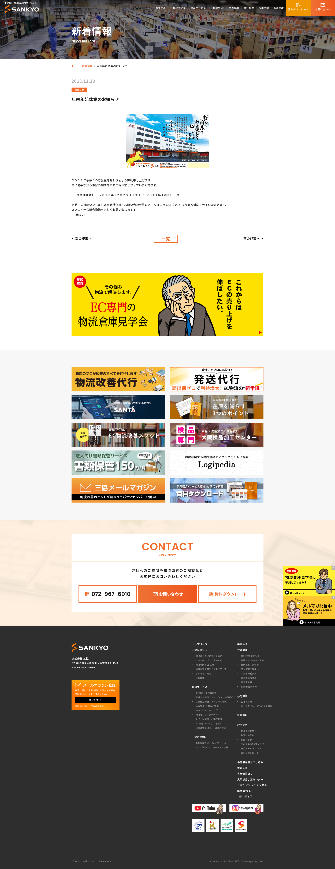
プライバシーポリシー (83, 861)
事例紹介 (242, 644)
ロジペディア (245, 796)
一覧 (165, 239)
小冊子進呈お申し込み (250, 762)
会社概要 (242, 649)
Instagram (244, 790)
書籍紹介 (242, 768)
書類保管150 (244, 773)
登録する (96, 700)
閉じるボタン (333, 568)
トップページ (199, 644)
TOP (74, 66)
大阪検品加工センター (250, 779)
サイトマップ (104, 861)
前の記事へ (251, 238)
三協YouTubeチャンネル (250, 785)
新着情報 (87, 66)
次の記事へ (83, 238)
